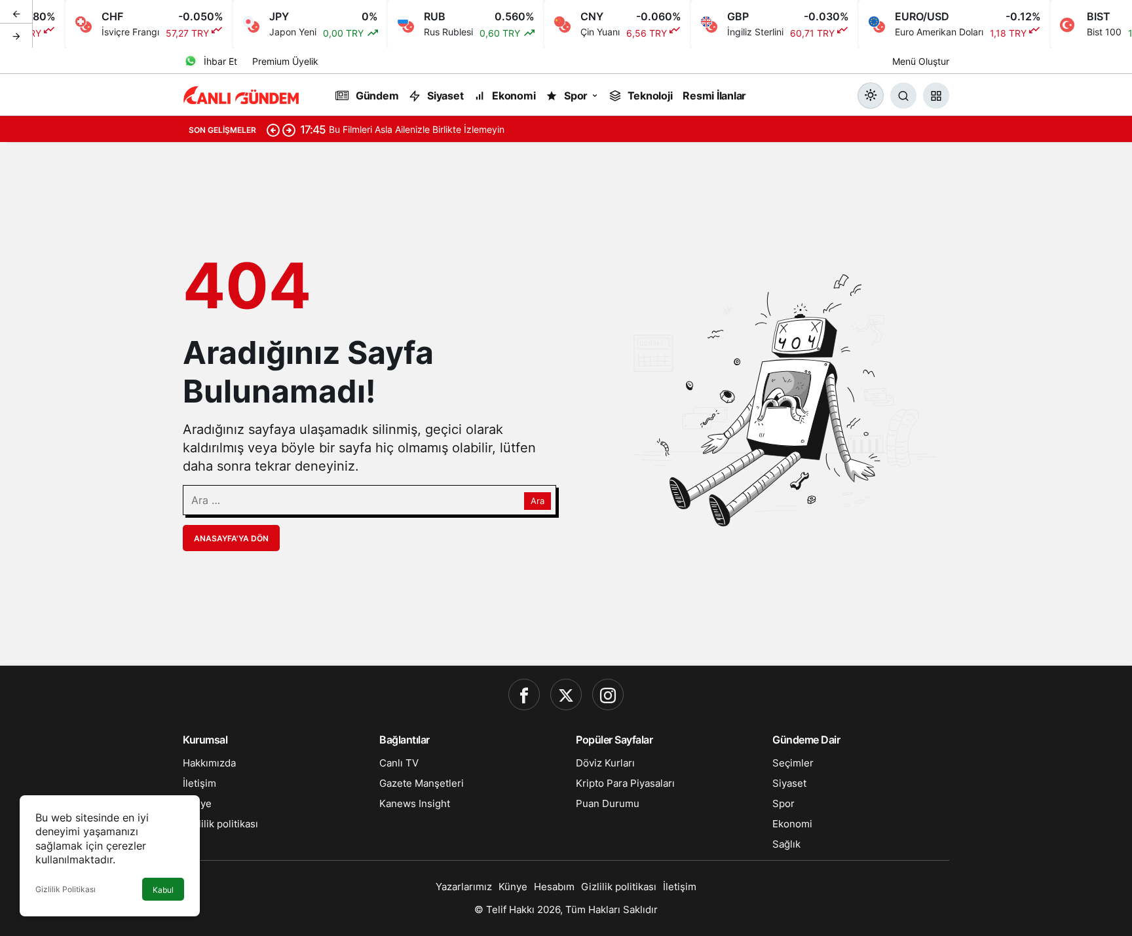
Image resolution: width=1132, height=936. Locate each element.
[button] (936, 95)
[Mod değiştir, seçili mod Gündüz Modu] (871, 95)
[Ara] (903, 95)
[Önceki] (16, 12)
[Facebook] (524, 694)
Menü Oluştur (920, 61)
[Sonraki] (16, 35)
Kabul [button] (163, 890)
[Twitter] (566, 694)
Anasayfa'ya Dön (231, 538)
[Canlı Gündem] (242, 94)
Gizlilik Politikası (65, 889)
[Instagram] (608, 694)
